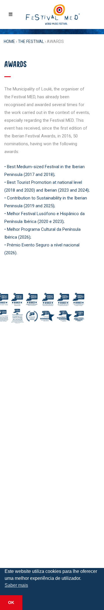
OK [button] (11, 602)
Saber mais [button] (16, 585)
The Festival (31, 41)
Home (9, 41)
